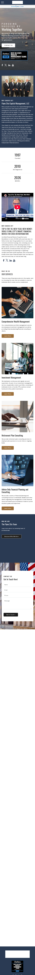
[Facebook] (2, 65)
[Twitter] (6, 65)
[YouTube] (13, 65)
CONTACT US (8, 45)
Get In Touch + (10, 615)
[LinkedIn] (9, 65)
